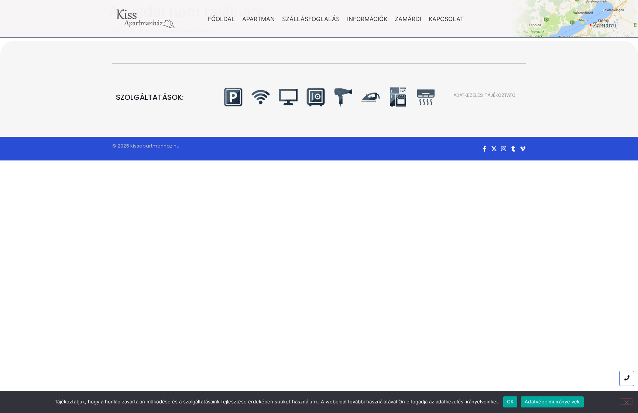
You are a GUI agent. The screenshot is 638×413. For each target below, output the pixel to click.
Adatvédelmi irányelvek (552, 401)
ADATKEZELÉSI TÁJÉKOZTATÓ (484, 95)
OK (510, 401)
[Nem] (626, 401)
